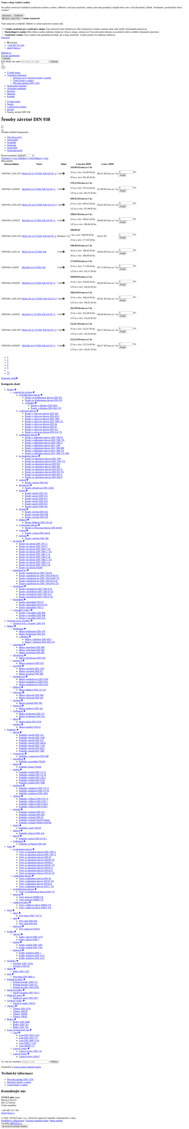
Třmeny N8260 (20, 1014)
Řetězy (10, 1019)
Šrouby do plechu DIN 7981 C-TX (35, 551)
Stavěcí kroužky (15, 990)
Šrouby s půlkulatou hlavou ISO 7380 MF (44, 448)
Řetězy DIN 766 (20, 1027)
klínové (17, 830)
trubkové (17, 705)
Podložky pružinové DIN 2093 (33, 793)
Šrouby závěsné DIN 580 (37, 538)
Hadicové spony (15, 995)
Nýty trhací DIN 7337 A (30, 915)
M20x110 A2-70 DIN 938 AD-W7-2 (39, 330)
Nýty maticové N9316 (29, 929)
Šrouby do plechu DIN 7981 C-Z (34, 554)
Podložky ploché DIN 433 (31, 740)
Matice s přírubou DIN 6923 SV (40, 642)
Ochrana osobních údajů (37, 1120)
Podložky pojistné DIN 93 (31, 817)
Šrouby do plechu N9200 (31, 567)
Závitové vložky (15, 1000)
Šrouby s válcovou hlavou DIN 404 (41, 413)
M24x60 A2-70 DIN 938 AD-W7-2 (38, 314)
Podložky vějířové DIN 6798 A (33, 804)
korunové (17, 660)
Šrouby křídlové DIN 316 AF (38, 522)
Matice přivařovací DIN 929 (32, 658)
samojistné (18, 644)
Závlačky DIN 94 (21, 966)
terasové (17, 894)
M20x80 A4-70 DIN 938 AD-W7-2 (38, 345)
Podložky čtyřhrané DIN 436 (32, 844)
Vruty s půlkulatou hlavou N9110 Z (35, 884)
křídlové (23, 520)
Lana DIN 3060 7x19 (29, 1040)
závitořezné (18, 586)
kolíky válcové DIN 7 (29, 939)
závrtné (22, 509)
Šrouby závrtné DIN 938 (36, 514)
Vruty (10, 846)
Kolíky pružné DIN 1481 (31, 945)
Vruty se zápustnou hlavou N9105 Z (36, 868)
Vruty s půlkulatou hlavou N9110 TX (36, 881)
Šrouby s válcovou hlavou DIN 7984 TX (44, 421)
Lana (15, 1032)
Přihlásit (54, 1062)
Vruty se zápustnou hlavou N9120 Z (36, 870)
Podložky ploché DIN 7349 (32, 745)
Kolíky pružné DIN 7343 (31, 947)
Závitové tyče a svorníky (19, 620)
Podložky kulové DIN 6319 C (33, 838)
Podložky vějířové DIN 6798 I (33, 806)
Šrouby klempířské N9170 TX (33, 605)
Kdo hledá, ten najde (11, 61)
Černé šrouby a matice (23, 80)
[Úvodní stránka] (10, 55)
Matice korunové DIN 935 (31, 663)
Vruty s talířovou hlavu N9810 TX (35, 905)
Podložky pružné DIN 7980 (32, 783)
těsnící (16, 764)
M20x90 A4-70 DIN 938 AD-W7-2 (38, 283)
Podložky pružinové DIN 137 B (34, 791)
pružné (16, 769)
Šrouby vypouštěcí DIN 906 (32, 613)
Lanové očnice (20, 1054)
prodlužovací (19, 676)
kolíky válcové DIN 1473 (31, 937)
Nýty (9, 910)
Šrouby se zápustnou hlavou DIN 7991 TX (45, 461)
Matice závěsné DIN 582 (30, 703)
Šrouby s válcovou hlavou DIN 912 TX (43, 432)
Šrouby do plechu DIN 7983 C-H (34, 565)
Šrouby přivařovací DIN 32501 (39, 488)
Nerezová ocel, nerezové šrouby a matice (32, 78)
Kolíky (10, 931)
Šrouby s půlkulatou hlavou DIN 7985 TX (45, 440)
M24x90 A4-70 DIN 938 (33, 267)
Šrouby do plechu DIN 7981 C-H (34, 549)
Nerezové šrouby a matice (19, 1082)
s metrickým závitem (23, 392)
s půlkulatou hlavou (28, 435)
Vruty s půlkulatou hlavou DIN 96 (35, 878)
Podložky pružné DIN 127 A (32, 772)
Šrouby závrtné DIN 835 (36, 512)
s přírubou (30, 403)
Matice (10, 626)
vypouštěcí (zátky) (22, 610)
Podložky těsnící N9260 (30, 767)
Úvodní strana (13, 72)
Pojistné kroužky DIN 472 (25, 984)
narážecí (17, 724)
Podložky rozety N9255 (30, 828)
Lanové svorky (20, 1048)
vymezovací (19, 753)
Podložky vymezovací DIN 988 (34, 756)
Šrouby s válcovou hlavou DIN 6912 (42, 416)
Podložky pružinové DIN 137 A (34, 788)
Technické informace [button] (17, 75)
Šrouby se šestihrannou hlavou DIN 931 (43, 397)
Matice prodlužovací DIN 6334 (33, 684)
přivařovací (24, 485)
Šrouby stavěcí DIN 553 (36, 496)
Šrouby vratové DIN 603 (36, 482)
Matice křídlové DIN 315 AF (32, 690)
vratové (22, 480)
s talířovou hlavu (21, 902)
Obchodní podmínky (16, 88)
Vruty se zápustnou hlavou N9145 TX (37, 873)
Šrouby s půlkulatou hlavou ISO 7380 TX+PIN (47, 453)
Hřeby (10, 969)
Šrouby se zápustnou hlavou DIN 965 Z (43, 474)
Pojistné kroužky (15, 979)
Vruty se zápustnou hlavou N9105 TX (37, 865)
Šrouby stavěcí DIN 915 (36, 504)
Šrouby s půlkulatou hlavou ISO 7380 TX (44, 450)
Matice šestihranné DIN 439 (32, 631)
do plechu (18, 541)
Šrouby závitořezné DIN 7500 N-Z (35, 594)
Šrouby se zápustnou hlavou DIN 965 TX (44, 472)
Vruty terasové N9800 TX (31, 897)
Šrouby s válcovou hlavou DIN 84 (41, 424)
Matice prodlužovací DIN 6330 (33, 679)
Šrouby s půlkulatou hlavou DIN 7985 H (44, 437)
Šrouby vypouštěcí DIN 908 (32, 615)
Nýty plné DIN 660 (28, 921)
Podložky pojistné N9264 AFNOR (35, 822)
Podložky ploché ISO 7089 (31, 751)
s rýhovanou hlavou (28, 525)
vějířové (17, 796)
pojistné (17, 809)
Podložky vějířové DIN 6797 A (33, 798)
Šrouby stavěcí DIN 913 (36, 498)
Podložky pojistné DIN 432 (32, 812)
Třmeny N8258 (20, 1011)
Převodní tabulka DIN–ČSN (26, 83)
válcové (17, 934)
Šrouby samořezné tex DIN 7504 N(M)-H (38, 575)
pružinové (18, 785)
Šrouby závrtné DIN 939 (36, 517)
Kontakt (11, 96)
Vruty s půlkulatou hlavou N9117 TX (36, 886)
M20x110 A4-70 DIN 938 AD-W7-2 (39, 236)
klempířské (18, 599)
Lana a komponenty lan (18, 1030)
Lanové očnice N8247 (29, 1056)
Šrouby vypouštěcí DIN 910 (32, 618)
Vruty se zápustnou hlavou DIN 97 (35, 857)
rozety (16, 825)
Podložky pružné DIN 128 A (32, 777)
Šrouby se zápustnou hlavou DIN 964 (42, 466)
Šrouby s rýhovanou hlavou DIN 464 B (43, 527)
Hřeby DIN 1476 (21, 971)
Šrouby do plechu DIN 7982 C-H (34, 557)
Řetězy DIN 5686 (21, 1022)
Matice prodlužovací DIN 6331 (33, 682)
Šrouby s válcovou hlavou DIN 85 (41, 427)
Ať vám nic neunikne (11, 1061)
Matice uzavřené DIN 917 (31, 671)
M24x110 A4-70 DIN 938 (34, 251)
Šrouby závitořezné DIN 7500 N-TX (36, 591)
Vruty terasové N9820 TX (31, 899)
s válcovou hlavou (27, 411)
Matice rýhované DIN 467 (31, 698)
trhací (16, 719)
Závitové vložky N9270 (24, 1003)
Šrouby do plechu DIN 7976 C (33, 546)
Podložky (12, 729)
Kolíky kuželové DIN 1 (30, 953)
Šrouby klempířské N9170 (31, 602)
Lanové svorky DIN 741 (30, 1051)
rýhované (17, 692)
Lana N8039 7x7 (27, 1046)
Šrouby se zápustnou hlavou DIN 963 (42, 464)
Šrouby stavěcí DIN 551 (36, 493)
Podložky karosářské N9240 (32, 761)
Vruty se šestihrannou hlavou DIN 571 (37, 891)
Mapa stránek (56, 1120)
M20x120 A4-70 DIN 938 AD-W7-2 (39, 205)
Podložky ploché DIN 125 (31, 735)
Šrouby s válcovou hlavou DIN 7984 (42, 419)
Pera (9, 974)
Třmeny (11, 1006)
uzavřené (17, 666)
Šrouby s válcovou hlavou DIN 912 (41, 429)
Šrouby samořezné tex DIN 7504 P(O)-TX (39, 583)
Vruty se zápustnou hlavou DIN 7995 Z (37, 852)
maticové (17, 926)
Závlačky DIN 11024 (23, 963)
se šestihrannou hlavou (30, 395)
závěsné (23, 535)
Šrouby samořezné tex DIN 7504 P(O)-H (38, 581)
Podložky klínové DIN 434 (31, 833)
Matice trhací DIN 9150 (30, 721)
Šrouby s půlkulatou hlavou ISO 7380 (42, 445)
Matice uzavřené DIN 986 (31, 674)
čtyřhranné (18, 711)
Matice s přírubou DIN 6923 (38, 639)
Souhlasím (18, 15)
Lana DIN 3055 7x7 (28, 1038)
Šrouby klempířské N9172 (31, 607)
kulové (16, 836)
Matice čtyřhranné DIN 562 (32, 716)
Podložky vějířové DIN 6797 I (33, 801)
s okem (22, 530)
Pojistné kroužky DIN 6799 (26, 987)
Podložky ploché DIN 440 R (32, 743)
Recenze (11, 91)
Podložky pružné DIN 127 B (32, 775)
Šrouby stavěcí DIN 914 (36, 501)
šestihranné (18, 628)
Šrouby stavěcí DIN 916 (36, 506)
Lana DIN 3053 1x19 (29, 1035)
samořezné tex (20, 570)
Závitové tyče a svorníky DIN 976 (29, 623)
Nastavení (6, 15)
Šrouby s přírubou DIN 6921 (44, 405)
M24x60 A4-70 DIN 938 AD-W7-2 (38, 220)
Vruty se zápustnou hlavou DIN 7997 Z (37, 854)
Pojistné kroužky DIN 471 (25, 982)
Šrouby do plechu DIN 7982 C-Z (34, 562)
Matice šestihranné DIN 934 (32, 634)
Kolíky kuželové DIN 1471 (32, 955)
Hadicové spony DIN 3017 (25, 998)
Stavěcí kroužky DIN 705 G (26, 992)
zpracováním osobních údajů (27, 1067)
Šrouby (10, 389)
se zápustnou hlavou (28, 456)
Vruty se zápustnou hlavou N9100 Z (36, 862)
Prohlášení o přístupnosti (12, 1120)
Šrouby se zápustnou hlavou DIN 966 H (43, 477)
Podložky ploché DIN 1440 (32, 737)
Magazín (11, 94)
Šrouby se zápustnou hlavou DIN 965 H (43, 469)
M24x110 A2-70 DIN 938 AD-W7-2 (39, 173)
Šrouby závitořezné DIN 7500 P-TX (36, 597)
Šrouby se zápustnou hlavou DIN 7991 (43, 458)
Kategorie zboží (8, 378)
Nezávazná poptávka (17, 86)
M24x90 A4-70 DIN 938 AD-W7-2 (38, 189)
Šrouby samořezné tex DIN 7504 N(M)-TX (39, 578)
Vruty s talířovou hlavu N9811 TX (35, 907)
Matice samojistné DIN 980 (32, 647)
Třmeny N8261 (20, 1016)
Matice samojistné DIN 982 (32, 650)
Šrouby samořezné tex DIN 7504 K (35, 573)
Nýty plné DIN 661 (28, 923)
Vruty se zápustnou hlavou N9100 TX (37, 860)
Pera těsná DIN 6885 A (24, 976)
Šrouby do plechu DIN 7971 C (33, 543)
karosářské (18, 759)
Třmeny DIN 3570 (22, 1008)
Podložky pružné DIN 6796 (32, 780)
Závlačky (11, 961)
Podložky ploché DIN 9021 (32, 748)
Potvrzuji (5, 37)
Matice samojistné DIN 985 (32, 652)
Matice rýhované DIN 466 (31, 695)
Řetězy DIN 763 (20, 1024)
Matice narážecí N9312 (30, 727)
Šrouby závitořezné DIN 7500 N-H (35, 589)
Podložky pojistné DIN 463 (32, 814)
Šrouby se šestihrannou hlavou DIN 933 (43, 400)
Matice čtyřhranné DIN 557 (32, 713)
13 (8, 373)
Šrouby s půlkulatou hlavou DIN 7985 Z (44, 442)
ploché (16, 732)
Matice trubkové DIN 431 (31, 708)
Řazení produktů (9, 155)
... (8, 370)
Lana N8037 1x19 (27, 1043)
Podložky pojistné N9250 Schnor (34, 820)
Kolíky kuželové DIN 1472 (32, 958)
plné (15, 918)
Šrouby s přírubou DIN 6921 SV (46, 408)
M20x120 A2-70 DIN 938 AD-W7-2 (39, 298)
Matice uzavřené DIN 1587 (31, 668)
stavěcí (22, 490)
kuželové (17, 950)
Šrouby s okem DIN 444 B (37, 533)
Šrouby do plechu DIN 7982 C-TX (35, 559)
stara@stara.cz (8, 1113)
